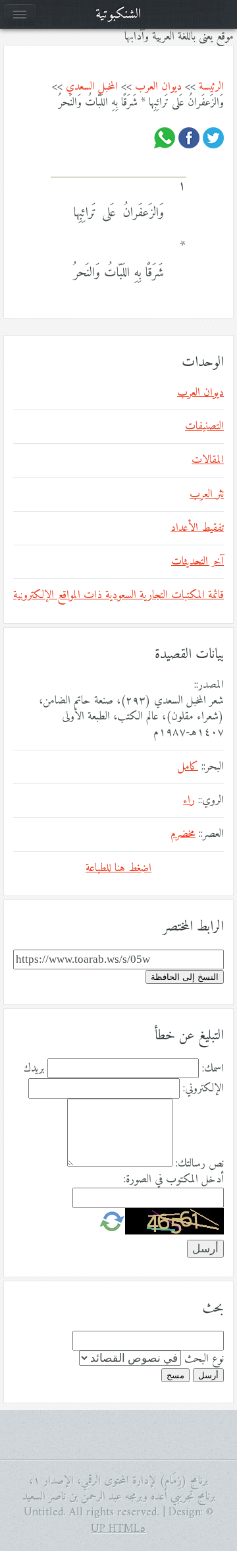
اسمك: (213, 1069)
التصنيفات (204, 427)
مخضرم (183, 834)
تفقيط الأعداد (197, 528)
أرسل (208, 1375)
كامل (188, 767)
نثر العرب (207, 494)
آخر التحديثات (197, 562)
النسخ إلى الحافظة (185, 977)
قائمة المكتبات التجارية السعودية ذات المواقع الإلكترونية (118, 595)
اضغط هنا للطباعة (118, 868)
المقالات (208, 460)
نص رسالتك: (200, 1164)
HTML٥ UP (118, 1529)
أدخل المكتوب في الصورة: (174, 1180)
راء (189, 800)
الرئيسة (211, 87)
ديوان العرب (158, 87)
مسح (175, 1375)
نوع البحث (204, 1359)
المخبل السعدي (92, 87)
